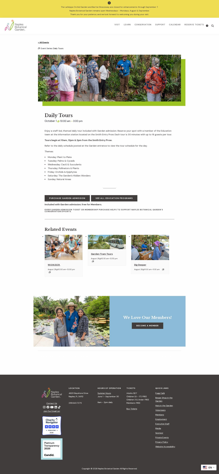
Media (158, 428)
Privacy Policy (161, 442)
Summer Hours (104, 393)
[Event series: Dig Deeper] (163, 269)
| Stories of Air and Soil (63, 357)
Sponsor (159, 433)
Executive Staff (162, 424)
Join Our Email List (51, 411)
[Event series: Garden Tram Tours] (93, 261)
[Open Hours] (207, 25)
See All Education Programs (114, 198)
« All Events (43, 42)
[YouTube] (51, 407)
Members (159, 414)
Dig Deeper (140, 264)
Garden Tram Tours (102, 253)
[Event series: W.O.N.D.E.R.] (50, 272)
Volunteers (160, 410)
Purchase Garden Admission (67, 198)
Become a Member (147, 325)
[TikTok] (59, 407)
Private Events (162, 437)
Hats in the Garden (164, 405)
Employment (161, 419)
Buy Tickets (131, 408)
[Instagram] (44, 407)
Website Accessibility (165, 446)
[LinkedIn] (55, 407)
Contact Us (51, 403)
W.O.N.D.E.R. (54, 264)
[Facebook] (48, 407)
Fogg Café (160, 393)
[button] (212, 26)
